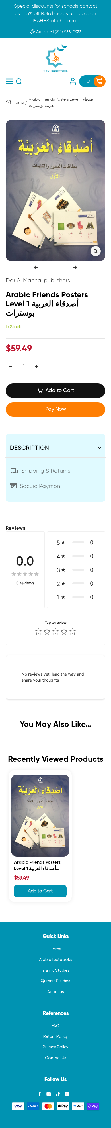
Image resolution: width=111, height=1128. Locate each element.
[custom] (39, 1094)
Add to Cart (40, 891)
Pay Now (55, 409)
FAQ (55, 1025)
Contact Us (55, 1057)
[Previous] (36, 267)
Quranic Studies (55, 980)
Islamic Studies (55, 970)
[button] (76, 542)
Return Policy (55, 1036)
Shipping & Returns (45, 471)
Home (18, 103)
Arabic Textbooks (55, 959)
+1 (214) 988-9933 (58, 32)
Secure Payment (41, 486)
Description (29, 448)
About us (55, 991)
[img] (25, 574)
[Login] (72, 81)
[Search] (18, 81)
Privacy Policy (56, 1046)
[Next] (75, 267)
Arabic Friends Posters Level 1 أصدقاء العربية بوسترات (37, 866)
